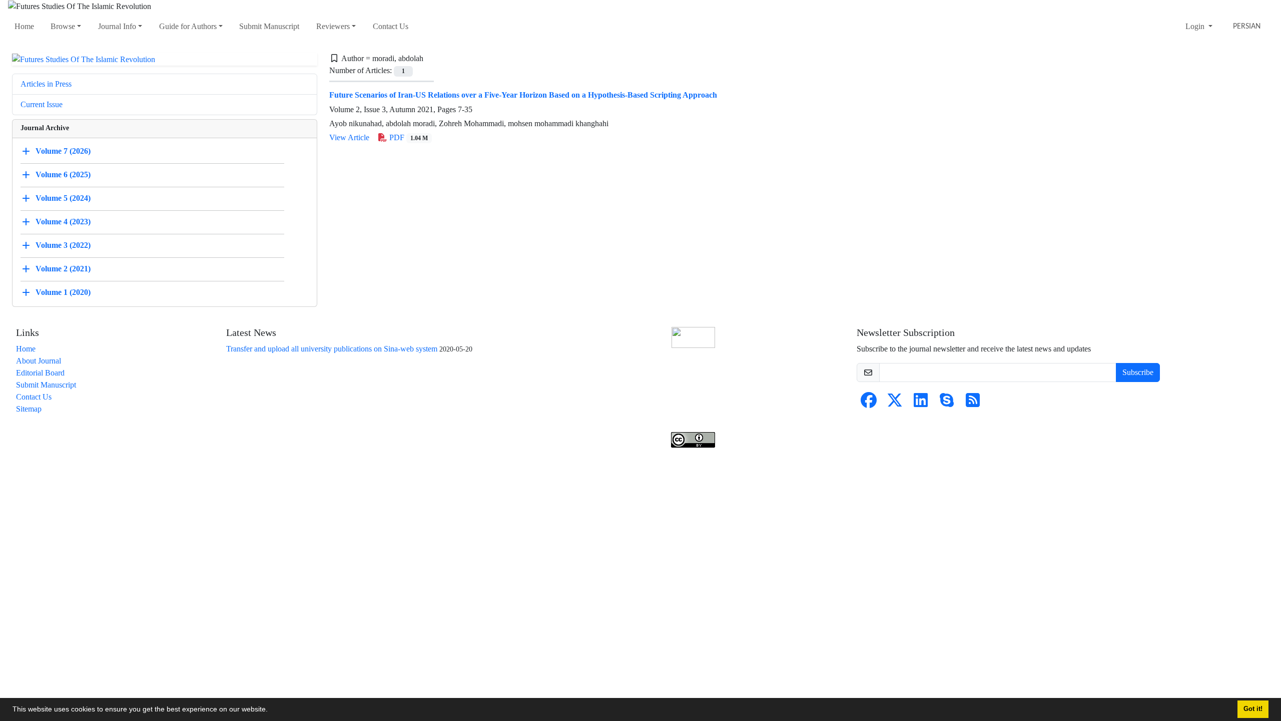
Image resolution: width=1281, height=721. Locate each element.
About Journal (38, 361)
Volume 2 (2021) (63, 268)
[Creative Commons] (693, 337)
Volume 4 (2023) (63, 221)
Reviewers (333, 26)
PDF (407, 137)
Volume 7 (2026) (63, 151)
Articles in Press (46, 84)
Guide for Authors (188, 26)
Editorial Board (40, 373)
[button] (271, 710)
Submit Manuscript (269, 26)
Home (24, 26)
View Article (349, 137)
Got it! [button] (1252, 708)
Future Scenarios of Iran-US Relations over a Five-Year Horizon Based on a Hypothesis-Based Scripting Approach (523, 95)
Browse (63, 26)
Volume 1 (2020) (63, 292)
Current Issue (42, 104)
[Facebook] (869, 403)
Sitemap (29, 409)
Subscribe (1137, 372)
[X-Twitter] (895, 403)
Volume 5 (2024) (63, 198)
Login (1195, 26)
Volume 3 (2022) (63, 245)
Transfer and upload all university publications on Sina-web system (331, 348)
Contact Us (390, 26)
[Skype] (947, 403)
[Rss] (973, 403)
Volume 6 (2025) (63, 174)
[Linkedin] (921, 403)
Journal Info (117, 26)
